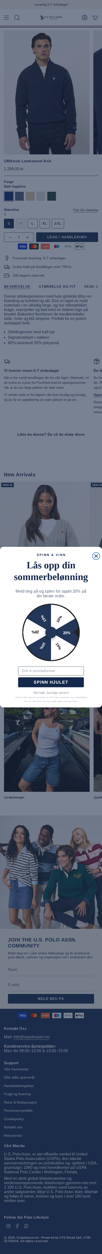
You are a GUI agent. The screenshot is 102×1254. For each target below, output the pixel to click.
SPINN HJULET (51, 682)
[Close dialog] (96, 555)
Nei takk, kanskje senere (51, 693)
